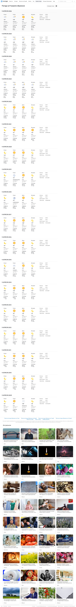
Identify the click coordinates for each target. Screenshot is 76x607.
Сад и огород (38, 419)
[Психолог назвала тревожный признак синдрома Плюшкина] (64, 489)
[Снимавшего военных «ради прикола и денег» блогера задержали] (64, 542)
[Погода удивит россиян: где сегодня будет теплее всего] (11, 595)
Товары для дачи (46, 419)
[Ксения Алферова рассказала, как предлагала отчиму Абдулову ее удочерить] (47, 578)
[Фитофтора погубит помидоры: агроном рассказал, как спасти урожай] (29, 542)
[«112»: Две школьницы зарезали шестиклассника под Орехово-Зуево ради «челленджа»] (47, 454)
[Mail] (1, 1)
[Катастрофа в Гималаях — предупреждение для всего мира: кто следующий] (11, 454)
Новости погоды (30, 419)
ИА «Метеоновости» (71, 606)
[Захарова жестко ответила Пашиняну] (47, 472)
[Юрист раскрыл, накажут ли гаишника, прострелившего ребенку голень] (11, 489)
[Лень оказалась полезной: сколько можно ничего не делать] (47, 507)
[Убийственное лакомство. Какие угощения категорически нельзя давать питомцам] (11, 472)
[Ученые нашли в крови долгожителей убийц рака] (29, 454)
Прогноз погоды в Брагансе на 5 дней (29, 418)
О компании (5, 606)
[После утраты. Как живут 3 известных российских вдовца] (29, 436)
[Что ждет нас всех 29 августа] (64, 454)
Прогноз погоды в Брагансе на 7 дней (46, 418)
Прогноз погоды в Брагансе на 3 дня (11, 418)
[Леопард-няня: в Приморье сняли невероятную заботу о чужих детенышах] (47, 436)
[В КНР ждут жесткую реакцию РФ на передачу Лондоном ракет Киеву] (47, 525)
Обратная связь (60, 606)
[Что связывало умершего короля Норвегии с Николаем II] (47, 542)
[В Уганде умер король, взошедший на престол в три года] (11, 525)
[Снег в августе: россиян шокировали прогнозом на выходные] (64, 525)
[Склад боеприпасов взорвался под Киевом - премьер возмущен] (11, 560)
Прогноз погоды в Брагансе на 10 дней (64, 418)
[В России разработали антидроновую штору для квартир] (64, 595)
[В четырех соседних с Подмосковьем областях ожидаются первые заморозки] (47, 560)
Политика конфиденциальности (41, 606)
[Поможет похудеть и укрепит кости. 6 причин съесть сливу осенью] (64, 472)
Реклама (9, 606)
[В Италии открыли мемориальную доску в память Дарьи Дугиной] (29, 489)
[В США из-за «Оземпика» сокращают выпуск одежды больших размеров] (11, 507)
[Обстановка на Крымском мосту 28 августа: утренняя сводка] (11, 436)
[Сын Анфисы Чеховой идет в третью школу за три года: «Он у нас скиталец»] (29, 507)
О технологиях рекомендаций (52, 606)
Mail (1, 606)
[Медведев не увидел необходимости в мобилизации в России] (29, 595)
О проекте (33, 606)
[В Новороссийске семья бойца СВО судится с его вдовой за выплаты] (47, 489)
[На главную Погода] (5, 1)
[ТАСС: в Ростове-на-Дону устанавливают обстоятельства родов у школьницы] (64, 436)
